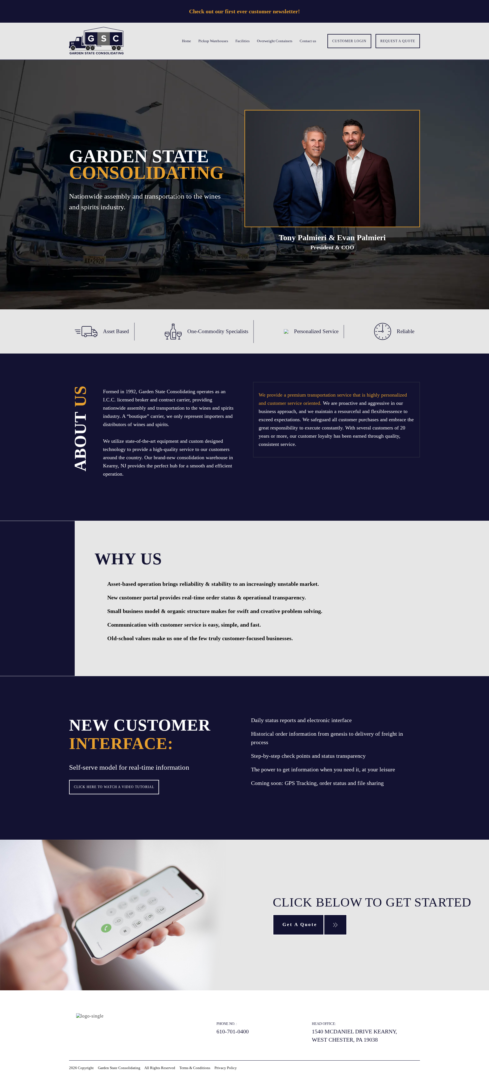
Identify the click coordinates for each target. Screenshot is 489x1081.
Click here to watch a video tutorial (114, 787)
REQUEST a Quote (397, 41)
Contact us (308, 41)
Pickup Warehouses (213, 41)
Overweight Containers (274, 41)
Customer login (349, 41)
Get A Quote (299, 924)
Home (186, 41)
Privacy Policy (226, 1068)
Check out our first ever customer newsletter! (244, 11)
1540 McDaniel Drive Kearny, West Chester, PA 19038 (354, 1035)
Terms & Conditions (194, 1068)
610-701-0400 (232, 1031)
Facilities (242, 41)
